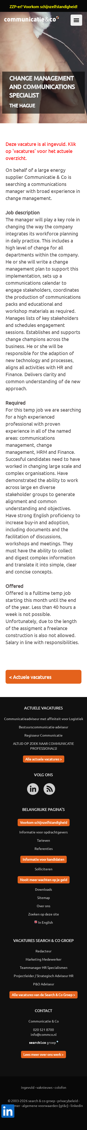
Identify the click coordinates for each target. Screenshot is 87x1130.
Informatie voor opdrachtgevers (43, 832)
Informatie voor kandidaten (43, 859)
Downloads (43, 889)
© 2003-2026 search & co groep (31, 1100)
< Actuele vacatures (30, 677)
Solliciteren (43, 869)
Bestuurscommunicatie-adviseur (43, 727)
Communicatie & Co (44, 1021)
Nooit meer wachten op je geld (43, 879)
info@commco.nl (44, 1034)
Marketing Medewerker (43, 959)
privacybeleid (67, 1100)
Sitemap (43, 897)
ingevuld (27, 1087)
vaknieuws (44, 1087)
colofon (60, 1087)
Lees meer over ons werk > (43, 1054)
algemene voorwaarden (40, 1105)
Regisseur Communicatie (43, 735)
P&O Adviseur (43, 984)
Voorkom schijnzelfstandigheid (43, 822)
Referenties (44, 848)
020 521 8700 (43, 1029)
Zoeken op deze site (43, 914)
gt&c (63, 1105)
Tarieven (43, 840)
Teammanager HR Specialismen (43, 967)
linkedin (77, 1105)
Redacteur (43, 951)
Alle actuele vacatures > (43, 759)
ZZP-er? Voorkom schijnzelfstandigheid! (43, 6)
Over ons (43, 906)
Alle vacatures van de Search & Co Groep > (43, 994)
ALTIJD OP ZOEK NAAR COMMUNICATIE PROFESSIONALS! (43, 745)
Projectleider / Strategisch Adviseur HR (43, 975)
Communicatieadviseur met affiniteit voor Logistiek (43, 718)
